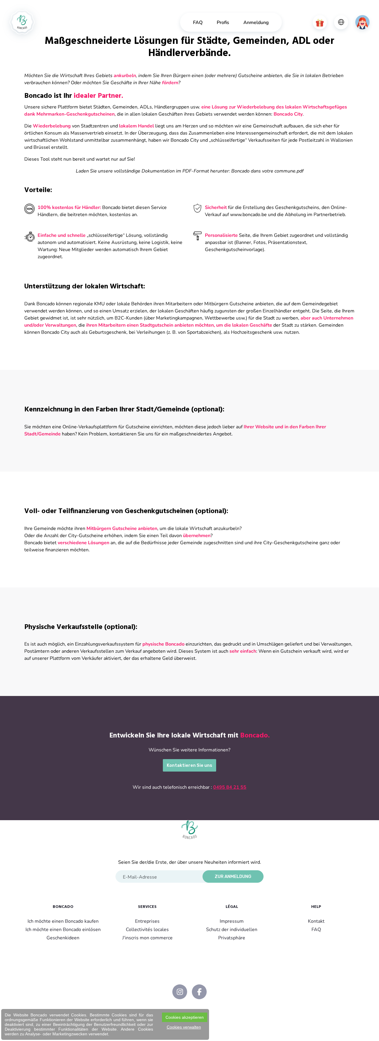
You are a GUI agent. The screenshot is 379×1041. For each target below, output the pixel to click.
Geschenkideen (62, 937)
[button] (320, 22)
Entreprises (147, 921)
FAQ (198, 22)
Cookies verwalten (184, 1027)
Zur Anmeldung (233, 876)
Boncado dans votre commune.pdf (267, 170)
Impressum (232, 921)
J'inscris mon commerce (147, 937)
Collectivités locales (147, 929)
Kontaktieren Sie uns (189, 765)
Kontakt (316, 921)
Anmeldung (256, 22)
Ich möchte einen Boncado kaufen (63, 921)
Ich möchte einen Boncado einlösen (63, 929)
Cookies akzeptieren (185, 1017)
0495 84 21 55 (229, 787)
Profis (223, 22)
